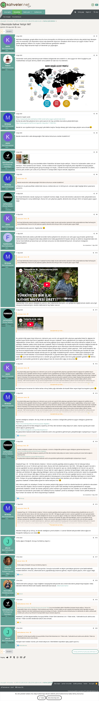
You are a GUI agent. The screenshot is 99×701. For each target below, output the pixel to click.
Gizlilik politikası (77, 683)
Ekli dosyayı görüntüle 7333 (25, 607)
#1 (96, 36)
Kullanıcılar (38, 12)
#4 (96, 133)
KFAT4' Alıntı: (21, 178)
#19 (96, 599)
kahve (19, 27)
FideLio (7, 65)
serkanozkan (7, 204)
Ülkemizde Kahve (62, 586)
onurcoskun (7, 591)
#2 (96, 55)
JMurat (7, 548)
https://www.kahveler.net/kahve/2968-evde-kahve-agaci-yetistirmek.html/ (40, 119)
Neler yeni (26, 12)
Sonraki (8, 31)
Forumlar (17, 12)
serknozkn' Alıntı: (22, 218)
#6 (96, 174)
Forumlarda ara (16, 17)
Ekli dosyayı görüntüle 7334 (41, 607)
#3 (96, 113)
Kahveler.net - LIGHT (8, 687)
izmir (12, 210)
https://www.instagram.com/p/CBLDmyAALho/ (32, 430)
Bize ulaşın (57, 683)
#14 (96, 441)
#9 (96, 233)
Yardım (85, 683)
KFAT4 (3, 27)
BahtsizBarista (8, 162)
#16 (96, 538)
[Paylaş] (94, 36)
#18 (96, 580)
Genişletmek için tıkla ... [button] (57, 330)
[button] (31, 12)
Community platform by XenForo (83, 691)
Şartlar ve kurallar (67, 683)
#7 (96, 193)
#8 (96, 214)
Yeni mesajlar (7, 17)
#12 (96, 364)
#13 (96, 393)
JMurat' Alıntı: (21, 561)
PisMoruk (7, 567)
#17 (96, 557)
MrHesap (8, 124)
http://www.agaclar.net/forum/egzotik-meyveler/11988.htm (36, 123)
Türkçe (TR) (20, 687)
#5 (96, 152)
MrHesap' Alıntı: (21, 314)
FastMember (7, 244)
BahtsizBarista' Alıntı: (23, 604)
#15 (96, 504)
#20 (96, 628)
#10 (96, 253)
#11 (96, 310)
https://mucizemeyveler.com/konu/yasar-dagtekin (32, 424)
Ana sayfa (7, 12)
